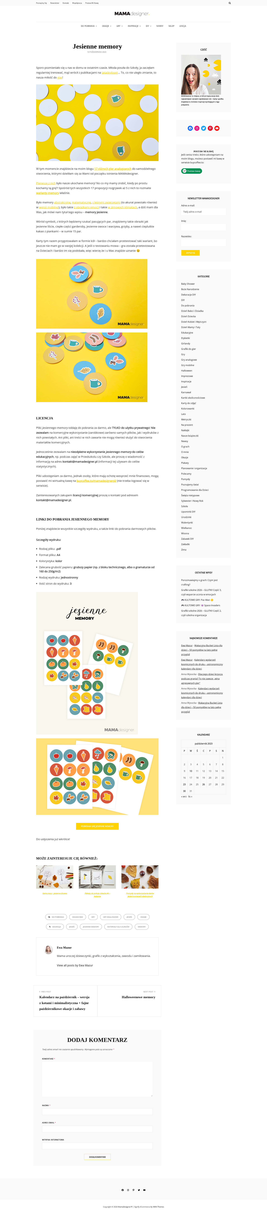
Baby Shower (188, 283)
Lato (183, 414)
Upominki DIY (188, 511)
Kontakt (66, 3)
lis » (190, 796)
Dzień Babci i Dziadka (192, 310)
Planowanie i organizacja (194, 468)
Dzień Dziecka (188, 316)
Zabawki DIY (187, 538)
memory (142, 926)
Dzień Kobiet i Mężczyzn (193, 321)
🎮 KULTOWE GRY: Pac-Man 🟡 (197, 599)
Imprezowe (187, 376)
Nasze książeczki (189, 435)
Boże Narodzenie (190, 289)
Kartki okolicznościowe (193, 397)
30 (184, 791)
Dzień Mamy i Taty (190, 327)
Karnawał (186, 392)
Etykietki (185, 338)
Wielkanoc (186, 528)
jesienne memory (91, 926)
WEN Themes (158, 1207)
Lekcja (182, 26)
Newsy (159, 26)
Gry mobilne (187, 365)
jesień (72, 926)
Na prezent (187, 424)
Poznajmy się (41, 3)
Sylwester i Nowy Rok (192, 500)
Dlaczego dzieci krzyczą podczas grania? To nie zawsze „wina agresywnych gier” (202, 679)
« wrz (184, 796)
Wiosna (185, 533)
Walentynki (187, 522)
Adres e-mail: (188, 205)
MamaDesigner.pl (125, 1207)
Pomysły (185, 479)
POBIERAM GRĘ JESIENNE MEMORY (97, 826)
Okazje (105, 26)
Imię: (183, 220)
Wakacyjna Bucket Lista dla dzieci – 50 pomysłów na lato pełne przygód (201, 650)
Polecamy (186, 473)
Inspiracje (133, 26)
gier (59, 77)
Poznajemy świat (190, 484)
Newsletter (54, 3)
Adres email (49, 1122)
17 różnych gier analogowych (112, 169)
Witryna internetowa (53, 1140)
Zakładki (185, 544)
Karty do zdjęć (188, 403)
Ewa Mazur (187, 645)
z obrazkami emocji (86, 207)
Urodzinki (186, 517)
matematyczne (81, 202)
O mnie (185, 452)
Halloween (186, 370)
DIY (147, 26)
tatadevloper (110, 72)
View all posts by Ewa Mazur (75, 965)
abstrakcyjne (62, 202)
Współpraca (77, 3)
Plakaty (185, 462)
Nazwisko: (186, 236)
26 (203, 784)
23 (184, 784)
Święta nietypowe (190, 495)
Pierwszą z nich (46, 183)
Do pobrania (88, 26)
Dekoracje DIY (188, 294)
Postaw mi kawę (91, 3)
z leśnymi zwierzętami (106, 202)
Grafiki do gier (188, 348)
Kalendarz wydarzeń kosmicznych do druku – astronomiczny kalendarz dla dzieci (202, 664)
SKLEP (171, 26)
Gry (118, 26)
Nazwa (46, 1105)
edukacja (56, 926)
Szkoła (184, 506)
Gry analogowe (110, 917)
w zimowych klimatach (122, 207)
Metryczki (186, 419)
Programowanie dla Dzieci (195, 490)
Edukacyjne (77, 917)
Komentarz (48, 1059)
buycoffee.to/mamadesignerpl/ (96, 481)
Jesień (129, 917)
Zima (183, 549)
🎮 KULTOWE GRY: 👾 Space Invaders (200, 605)
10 (191, 771)
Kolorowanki (187, 408)
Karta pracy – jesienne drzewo (54, 893)
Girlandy (185, 343)
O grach (185, 446)
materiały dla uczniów (118, 926)
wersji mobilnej (49, 207)
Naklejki (185, 430)
